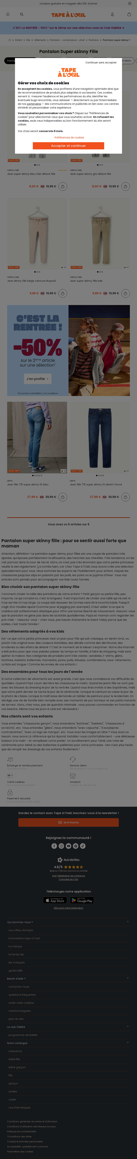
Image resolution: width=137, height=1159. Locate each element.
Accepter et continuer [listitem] (68, 145)
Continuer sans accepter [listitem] (101, 62)
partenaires (34, 104)
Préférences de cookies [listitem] (69, 137)
